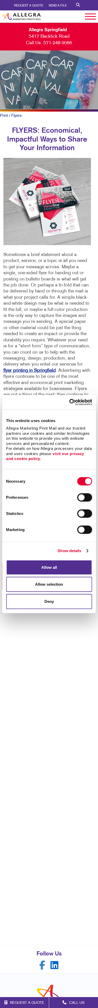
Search (78, 5)
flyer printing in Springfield (29, 370)
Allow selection (49, 584)
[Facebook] (42, 965)
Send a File (58, 5)
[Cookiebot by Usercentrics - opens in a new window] (70, 402)
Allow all (49, 567)
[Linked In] (54, 965)
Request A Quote (28, 5)
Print (4, 116)
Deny (49, 601)
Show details (69, 550)
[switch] (84, 497)
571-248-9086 (57, 43)
